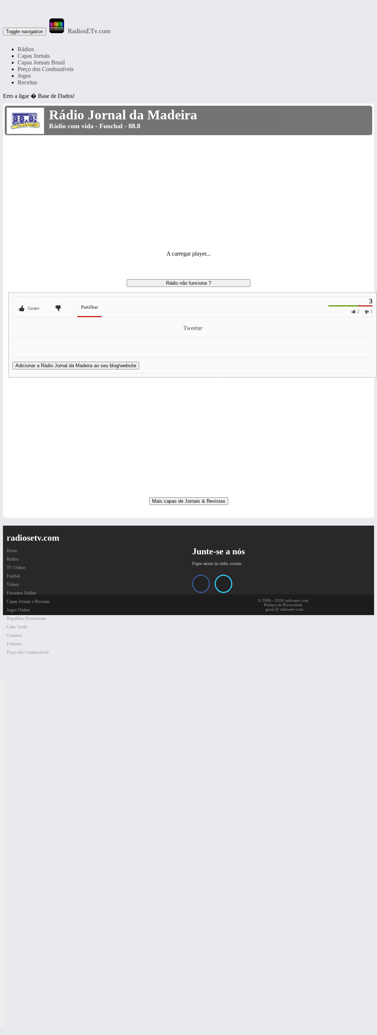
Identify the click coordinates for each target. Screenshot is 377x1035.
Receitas (27, 82)
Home (12, 550)
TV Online (16, 567)
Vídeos (13, 584)
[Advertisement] (188, 192)
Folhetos (14, 643)
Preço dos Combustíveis (46, 69)
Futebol (13, 576)
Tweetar (192, 328)
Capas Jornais (34, 56)
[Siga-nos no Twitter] (223, 584)
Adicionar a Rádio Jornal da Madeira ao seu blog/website (75, 365)
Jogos (24, 76)
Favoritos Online (21, 593)
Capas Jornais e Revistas (28, 601)
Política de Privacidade (283, 605)
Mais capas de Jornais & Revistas (188, 501)
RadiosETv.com (89, 31)
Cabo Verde (17, 626)
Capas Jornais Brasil (41, 62)
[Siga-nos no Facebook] (201, 584)
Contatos (14, 635)
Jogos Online (18, 610)
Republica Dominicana (26, 618)
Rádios (26, 49)
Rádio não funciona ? (188, 283)
